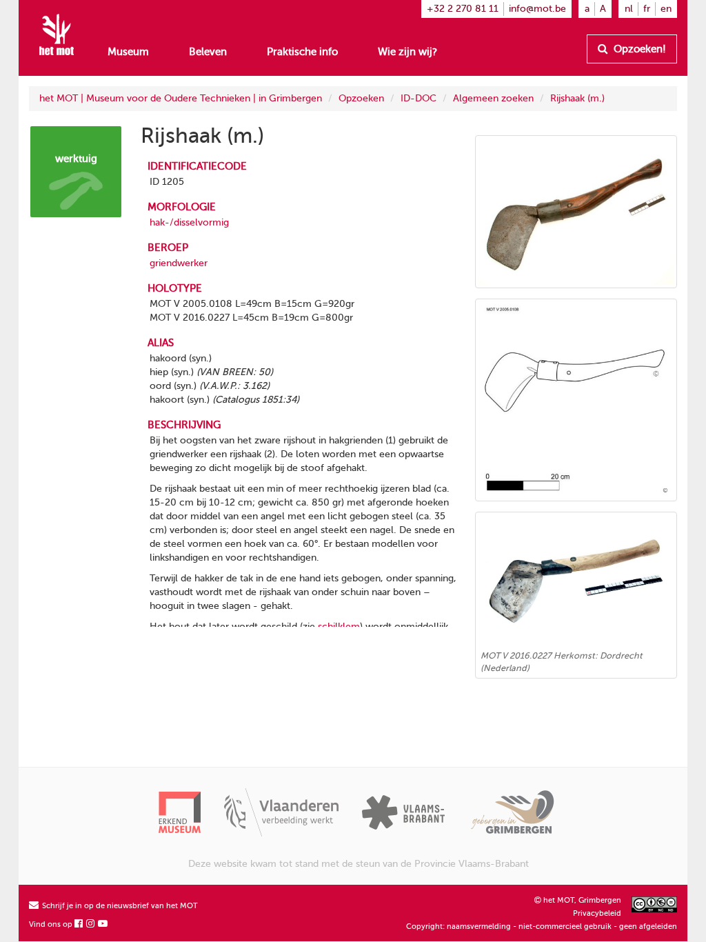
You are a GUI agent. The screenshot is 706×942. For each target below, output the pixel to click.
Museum (128, 52)
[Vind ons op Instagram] (91, 924)
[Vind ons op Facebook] (79, 924)
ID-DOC (418, 98)
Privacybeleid (597, 913)
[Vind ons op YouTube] (103, 924)
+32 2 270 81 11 (462, 8)
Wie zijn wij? (407, 52)
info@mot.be (537, 8)
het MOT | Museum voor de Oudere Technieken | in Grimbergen (180, 98)
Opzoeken (361, 98)
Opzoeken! (638, 49)
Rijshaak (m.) (577, 98)
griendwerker (179, 263)
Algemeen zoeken (493, 98)
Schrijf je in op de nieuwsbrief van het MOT (119, 905)
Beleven (208, 52)
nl (629, 8)
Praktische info (302, 52)
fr (646, 8)
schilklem (339, 626)
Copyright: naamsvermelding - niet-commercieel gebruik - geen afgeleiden (541, 926)
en (666, 8)
